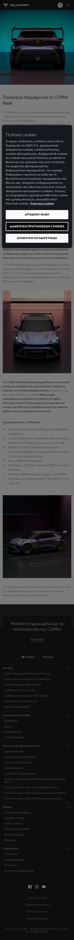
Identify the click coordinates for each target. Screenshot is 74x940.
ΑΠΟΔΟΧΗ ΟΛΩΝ (37, 214)
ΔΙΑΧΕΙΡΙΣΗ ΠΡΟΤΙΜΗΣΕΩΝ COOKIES (37, 226)
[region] (37, 186)
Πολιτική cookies (42, 203)
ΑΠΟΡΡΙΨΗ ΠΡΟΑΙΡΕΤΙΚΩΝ (37, 238)
